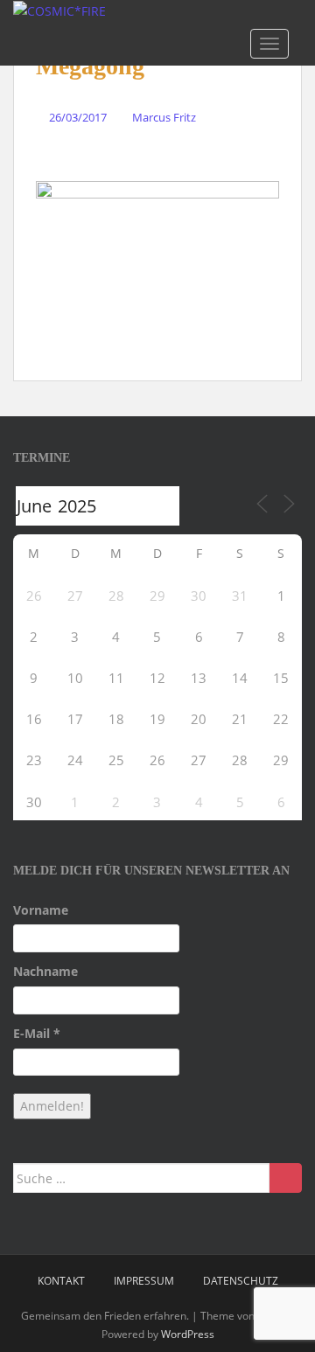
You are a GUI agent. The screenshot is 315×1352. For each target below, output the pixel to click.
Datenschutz (240, 1280)
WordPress (187, 1334)
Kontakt (61, 1280)
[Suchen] (286, 1178)
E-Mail (36, 1033)
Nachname (45, 971)
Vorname (40, 910)
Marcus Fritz (164, 117)
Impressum (144, 1280)
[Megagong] (157, 270)
